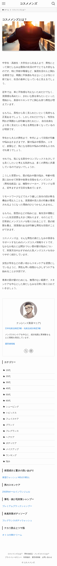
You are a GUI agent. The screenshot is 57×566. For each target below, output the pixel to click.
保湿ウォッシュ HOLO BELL (16, 477)
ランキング (11, 455)
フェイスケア (12, 419)
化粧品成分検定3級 (32, 328)
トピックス (11, 413)
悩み (8, 461)
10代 (8, 370)
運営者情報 (10, 344)
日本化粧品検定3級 (13, 328)
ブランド (10, 425)
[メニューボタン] (3, 3)
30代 (8, 382)
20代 (8, 376)
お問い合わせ (47, 557)
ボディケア (11, 443)
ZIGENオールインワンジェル (16, 492)
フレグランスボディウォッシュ (17, 520)
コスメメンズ (28, 3)
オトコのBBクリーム (12, 535)
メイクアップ (12, 449)
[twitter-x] (26, 351)
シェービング (12, 407)
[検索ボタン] (53, 3)
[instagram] (31, 351)
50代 (8, 394)
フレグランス (12, 431)
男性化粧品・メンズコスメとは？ (36, 554)
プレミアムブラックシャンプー (17, 506)
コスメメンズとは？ (15, 554)
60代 (8, 401)
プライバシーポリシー (13, 557)
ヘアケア (10, 437)
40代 (8, 388)
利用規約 (26, 557)
